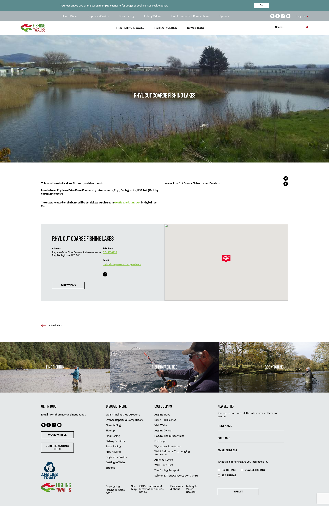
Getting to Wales (116, 462)
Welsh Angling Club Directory (123, 414)
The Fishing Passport (166, 470)
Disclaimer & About (176, 488)
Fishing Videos (152, 16)
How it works (113, 451)
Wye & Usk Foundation (167, 446)
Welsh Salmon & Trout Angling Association (172, 453)
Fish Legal (160, 441)
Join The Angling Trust (57, 447)
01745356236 (110, 252)
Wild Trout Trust (163, 465)
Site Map (133, 488)
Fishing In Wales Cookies (191, 489)
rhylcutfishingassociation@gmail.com (122, 264)
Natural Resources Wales (169, 436)
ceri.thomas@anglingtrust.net (68, 414)
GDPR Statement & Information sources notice (151, 489)
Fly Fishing (229, 470)
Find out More (55, 325)
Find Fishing (55, 367)
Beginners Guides (98, 16)
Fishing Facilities (165, 28)
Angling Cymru (163, 430)
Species (224, 16)
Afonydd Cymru (163, 459)
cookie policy (159, 5)
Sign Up (110, 430)
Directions (68, 285)
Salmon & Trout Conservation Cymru (176, 475)
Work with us (57, 435)
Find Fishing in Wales (130, 28)
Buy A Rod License (165, 420)
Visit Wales (160, 425)
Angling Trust (162, 414)
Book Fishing (126, 16)
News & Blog (195, 28)
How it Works (69, 16)
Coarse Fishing (255, 470)
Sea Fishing (229, 475)
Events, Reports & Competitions (190, 16)
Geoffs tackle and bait (127, 202)
